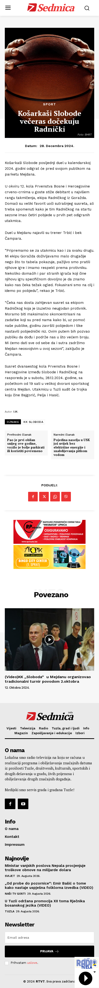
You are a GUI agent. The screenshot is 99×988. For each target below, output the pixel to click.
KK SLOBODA (33, 422)
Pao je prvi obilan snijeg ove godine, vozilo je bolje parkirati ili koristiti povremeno (25, 445)
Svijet (10, 876)
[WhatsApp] (55, 496)
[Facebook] (33, 496)
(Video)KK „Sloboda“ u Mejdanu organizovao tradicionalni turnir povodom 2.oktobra (48, 679)
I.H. (15, 411)
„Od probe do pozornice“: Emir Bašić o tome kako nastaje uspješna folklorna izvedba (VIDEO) (49, 885)
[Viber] (66, 496)
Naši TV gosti (15, 893)
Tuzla (9, 911)
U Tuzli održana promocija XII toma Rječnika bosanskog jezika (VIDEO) (45, 903)
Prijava (46, 951)
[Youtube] (23, 804)
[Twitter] (44, 496)
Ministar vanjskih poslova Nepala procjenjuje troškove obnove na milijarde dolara (45, 867)
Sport (49, 104)
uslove (32, 963)
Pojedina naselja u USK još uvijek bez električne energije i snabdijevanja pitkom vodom (72, 447)
